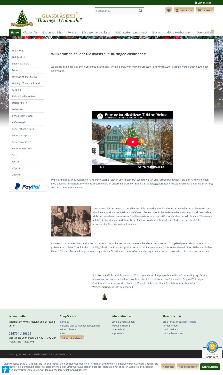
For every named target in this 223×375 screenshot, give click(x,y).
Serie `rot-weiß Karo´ (23, 128)
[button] (5, 369)
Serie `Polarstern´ (21, 142)
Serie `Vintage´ (20, 135)
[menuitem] (119, 10)
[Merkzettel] (168, 10)
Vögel (15, 168)
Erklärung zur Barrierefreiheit (179, 321)
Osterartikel (19, 102)
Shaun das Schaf (21, 63)
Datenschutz (118, 329)
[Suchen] (140, 10)
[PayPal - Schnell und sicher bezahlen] (27, 186)
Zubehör (16, 174)
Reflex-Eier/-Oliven (22, 115)
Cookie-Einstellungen (123, 321)
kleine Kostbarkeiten (23, 96)
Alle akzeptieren (188, 366)
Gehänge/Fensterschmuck (26, 83)
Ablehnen (168, 366)
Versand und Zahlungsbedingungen (80, 325)
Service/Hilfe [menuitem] (204, 2)
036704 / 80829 (20, 333)
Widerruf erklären (72, 338)
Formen (16, 70)
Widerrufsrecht (68, 329)
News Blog (18, 50)
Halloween (18, 109)
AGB (62, 333)
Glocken (16, 89)
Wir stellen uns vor (173, 333)
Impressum (118, 333)
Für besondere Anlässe (24, 76)
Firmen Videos (171, 325)
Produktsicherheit (121, 325)
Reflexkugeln (19, 122)
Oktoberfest (18, 57)
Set (14, 155)
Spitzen (16, 161)
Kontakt (64, 321)
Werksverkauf (100, 286)
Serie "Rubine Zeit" (22, 148)
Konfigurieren (210, 366)
